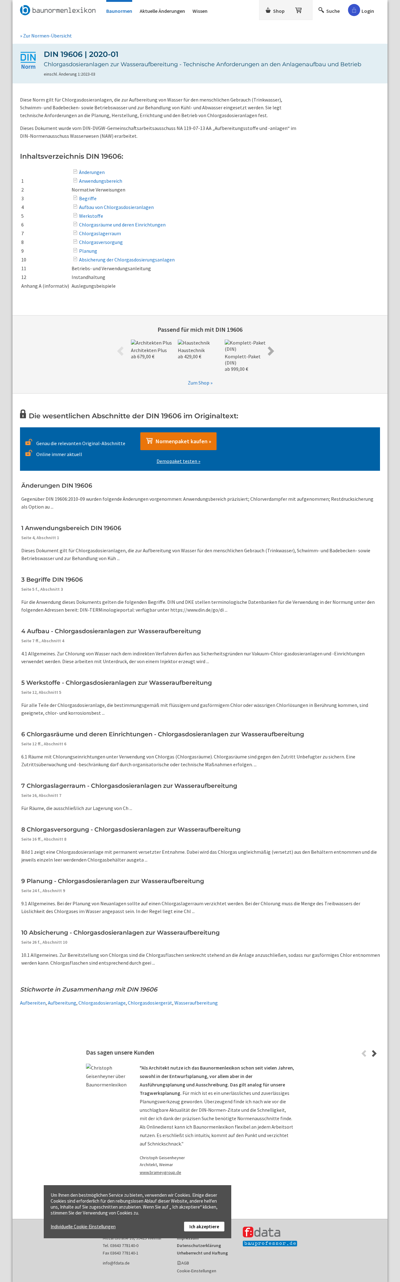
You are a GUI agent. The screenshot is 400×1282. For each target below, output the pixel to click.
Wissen (200, 11)
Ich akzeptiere (204, 1227)
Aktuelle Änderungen (162, 11)
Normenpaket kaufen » (182, 441)
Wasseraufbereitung (196, 1003)
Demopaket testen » (178, 461)
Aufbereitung (62, 1003)
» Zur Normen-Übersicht (46, 35)
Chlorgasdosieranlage (102, 1003)
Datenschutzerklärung (199, 1245)
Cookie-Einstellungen (196, 1271)
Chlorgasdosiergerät (150, 1003)
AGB (185, 1263)
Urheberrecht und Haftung (202, 1253)
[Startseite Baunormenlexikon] (59, 9)
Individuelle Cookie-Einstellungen (83, 1227)
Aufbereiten (33, 1003)
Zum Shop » (200, 383)
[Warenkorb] (299, 9)
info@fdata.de (116, 1263)
